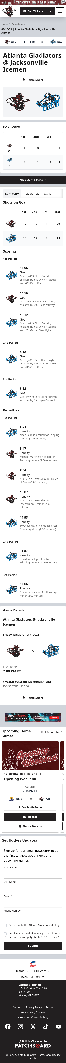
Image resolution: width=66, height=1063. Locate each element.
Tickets (32, 817)
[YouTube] (58, 1027)
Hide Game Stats (31, 180)
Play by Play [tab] (31, 194)
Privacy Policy (34, 1007)
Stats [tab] (47, 194)
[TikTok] (46, 1027)
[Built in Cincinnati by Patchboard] (33, 1044)
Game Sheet (34, 80)
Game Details (32, 826)
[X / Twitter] (33, 1027)
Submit (33, 946)
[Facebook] (8, 1027)
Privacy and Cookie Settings (33, 1017)
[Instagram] (20, 1027)
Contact (17, 1007)
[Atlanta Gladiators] (9, 11)
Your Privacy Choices (33, 1012)
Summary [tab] (12, 194)
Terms (49, 1007)
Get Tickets (35, 11)
